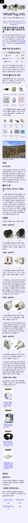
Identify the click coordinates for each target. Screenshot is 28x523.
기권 (8, 503)
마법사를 (22, 41)
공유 (20, 506)
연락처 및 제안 (20, 499)
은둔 (20, 503)
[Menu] (2, 1)
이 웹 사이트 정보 (8, 499)
